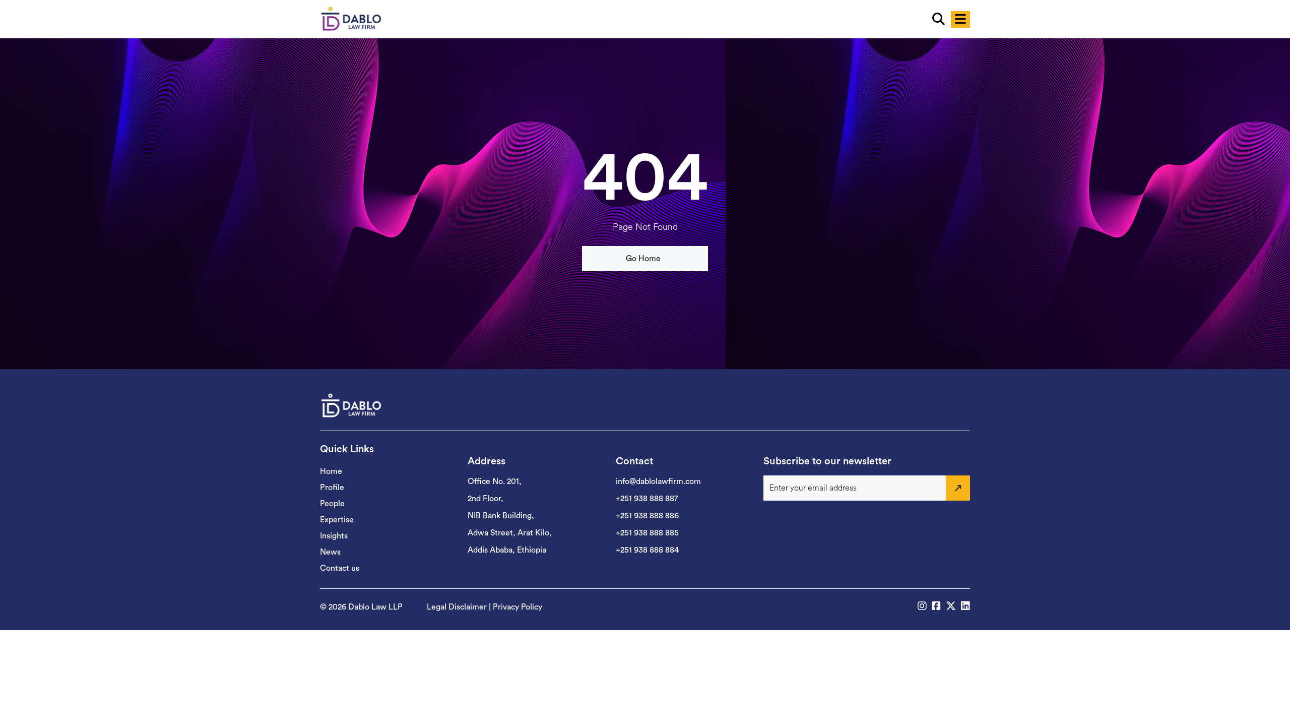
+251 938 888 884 (647, 550)
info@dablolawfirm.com (658, 481)
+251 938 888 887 (647, 499)
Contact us (339, 568)
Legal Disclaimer (457, 607)
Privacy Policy (517, 607)
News (330, 552)
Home (331, 471)
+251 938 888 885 (647, 533)
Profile (332, 487)
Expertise (337, 520)
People (332, 504)
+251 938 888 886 (647, 516)
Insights (334, 536)
